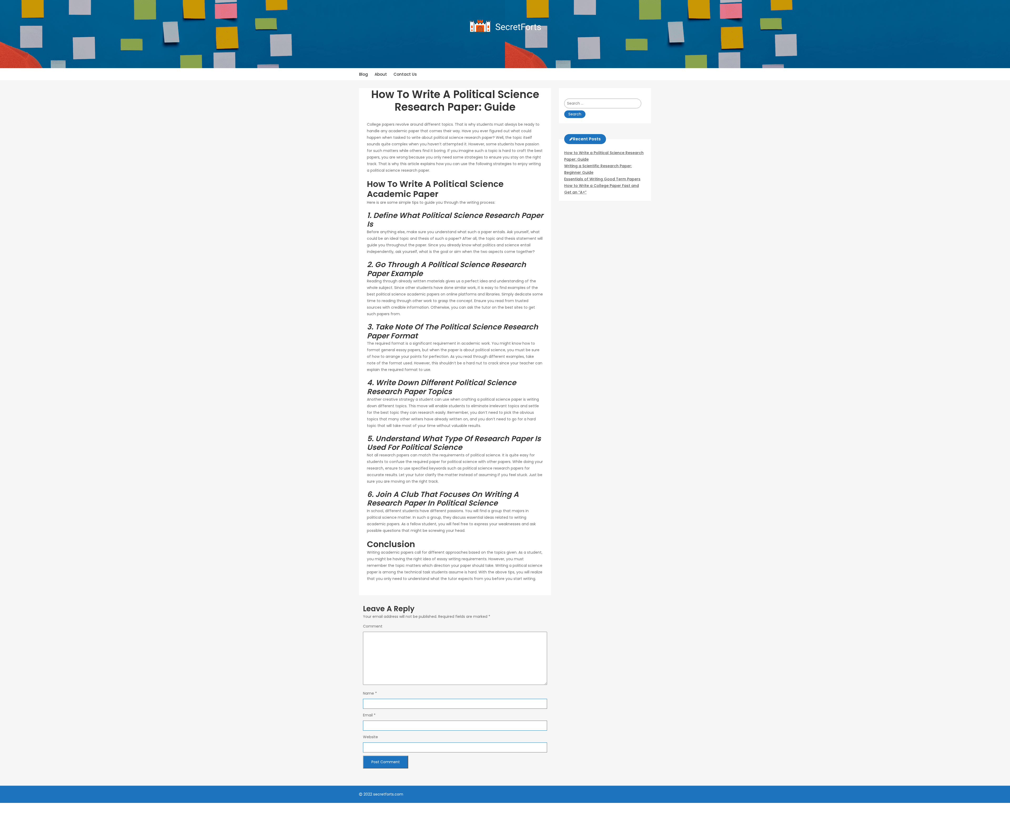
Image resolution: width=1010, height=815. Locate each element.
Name (370, 693)
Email (369, 715)
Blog (363, 74)
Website (370, 737)
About (381, 74)
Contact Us (405, 74)
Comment (372, 626)
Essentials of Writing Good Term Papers (602, 179)
